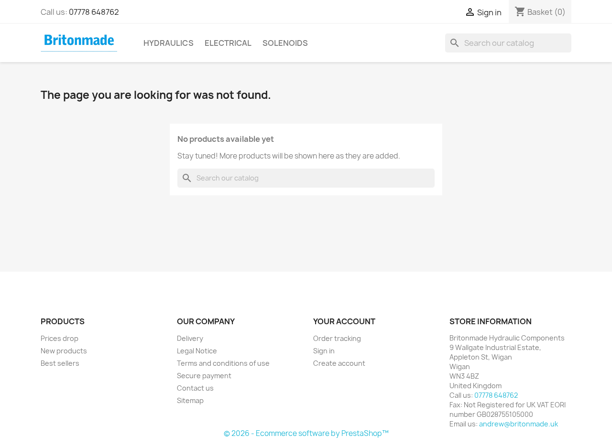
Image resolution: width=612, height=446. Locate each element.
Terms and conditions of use (223, 363)
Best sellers (60, 363)
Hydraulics (168, 43)
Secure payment (204, 375)
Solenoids (285, 43)
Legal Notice (197, 350)
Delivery (190, 338)
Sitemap (190, 400)
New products (64, 350)
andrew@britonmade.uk (518, 423)
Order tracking (337, 338)
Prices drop (59, 338)
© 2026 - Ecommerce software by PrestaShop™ (306, 433)
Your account (344, 321)
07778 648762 (94, 12)
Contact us (195, 388)
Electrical (228, 43)
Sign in (324, 350)
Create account (339, 363)
